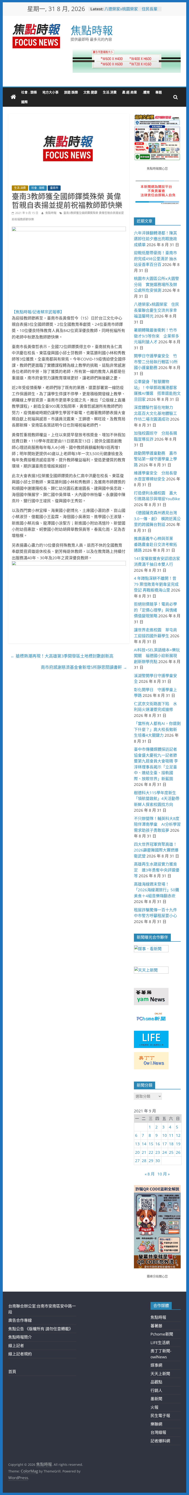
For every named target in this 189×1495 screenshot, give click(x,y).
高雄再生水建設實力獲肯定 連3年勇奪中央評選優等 (156, 869)
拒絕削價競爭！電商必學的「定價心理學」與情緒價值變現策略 (155, 609)
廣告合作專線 (20, 1320)
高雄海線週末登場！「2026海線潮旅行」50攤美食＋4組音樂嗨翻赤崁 (156, 889)
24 (164, 1152)
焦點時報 (92, 30)
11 (171, 1135)
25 (171, 1152)
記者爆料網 (160, 1440)
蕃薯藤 (156, 1325)
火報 (154, 1407)
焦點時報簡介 (20, 1337)
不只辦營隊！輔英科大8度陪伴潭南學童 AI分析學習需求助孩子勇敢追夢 (157, 824)
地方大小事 (50, 92)
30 (157, 1160)
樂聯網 (156, 1424)
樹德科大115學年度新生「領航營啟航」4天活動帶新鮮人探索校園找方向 (156, 798)
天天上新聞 (160, 1373)
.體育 (146, 92)
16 (157, 1143)
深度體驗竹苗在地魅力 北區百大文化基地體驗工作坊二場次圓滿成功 (155, 413)
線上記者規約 (20, 1353)
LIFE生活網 (160, 1342)
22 (151, 1152)
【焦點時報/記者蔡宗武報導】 (38, 312)
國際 (24, 102)
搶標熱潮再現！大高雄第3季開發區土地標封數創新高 (62, 656)
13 (137, 1143)
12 (178, 1135)
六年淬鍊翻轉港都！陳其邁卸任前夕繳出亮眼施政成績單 (155, 238)
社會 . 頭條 (29, 92)
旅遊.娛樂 (71, 92)
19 (178, 1143)
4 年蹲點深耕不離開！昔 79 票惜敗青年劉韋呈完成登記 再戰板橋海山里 (156, 584)
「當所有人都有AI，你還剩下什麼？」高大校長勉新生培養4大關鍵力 (157, 729)
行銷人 (156, 1390)
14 (144, 1143)
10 (164, 1135)
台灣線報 (158, 1432)
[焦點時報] (13, 97)
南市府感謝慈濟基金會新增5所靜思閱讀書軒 (84, 667)
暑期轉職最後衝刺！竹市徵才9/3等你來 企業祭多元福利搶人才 (156, 335)
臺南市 (54, 188)
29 (151, 1160)
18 (171, 1143)
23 (157, 1152)
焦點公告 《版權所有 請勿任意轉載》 (40, 1328)
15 (151, 1143)
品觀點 (156, 1382)
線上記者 (16, 1345)
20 (137, 1152)
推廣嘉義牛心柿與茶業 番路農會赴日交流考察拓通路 (155, 544)
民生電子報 (160, 1415)
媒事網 (156, 1365)
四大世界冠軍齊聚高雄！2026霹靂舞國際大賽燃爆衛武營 (156, 850)
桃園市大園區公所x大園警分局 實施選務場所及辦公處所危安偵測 (156, 284)
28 (144, 1160)
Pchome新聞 (162, 1334)
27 (137, 1160)
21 (144, 1152)
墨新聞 (156, 1398)
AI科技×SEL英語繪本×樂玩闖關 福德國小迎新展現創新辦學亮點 (157, 655)
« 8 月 (150, 1174)
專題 (158, 92)
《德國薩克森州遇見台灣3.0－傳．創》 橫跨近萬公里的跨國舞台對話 (157, 518)
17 (164, 1143)
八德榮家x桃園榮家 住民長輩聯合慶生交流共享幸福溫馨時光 (131, 11)
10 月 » (163, 1174)
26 (178, 1152)
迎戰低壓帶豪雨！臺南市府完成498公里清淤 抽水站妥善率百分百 (155, 258)
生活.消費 (110, 92)
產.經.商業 (129, 92)
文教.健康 (90, 92)
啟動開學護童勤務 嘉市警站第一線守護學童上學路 (155, 459)
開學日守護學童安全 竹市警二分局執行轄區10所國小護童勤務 (156, 361)
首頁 (12, 1371)
